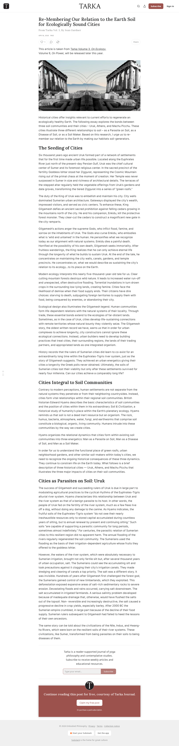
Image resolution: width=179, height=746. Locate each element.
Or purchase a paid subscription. (89, 710)
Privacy (92, 726)
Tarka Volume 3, (80, 49)
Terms (100, 726)
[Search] (138, 6)
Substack (75, 740)
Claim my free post (89, 702)
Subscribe (156, 6)
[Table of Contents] (3, 373)
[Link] (34, 148)
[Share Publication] (144, 6)
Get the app (103, 733)
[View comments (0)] (51, 42)
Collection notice (112, 726)
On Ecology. (98, 49)
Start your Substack (82, 733)
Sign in (170, 6)
